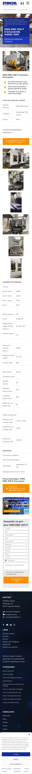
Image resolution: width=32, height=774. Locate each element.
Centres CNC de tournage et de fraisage (13, 685)
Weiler (5, 719)
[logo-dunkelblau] (10, 3)
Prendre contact (8, 634)
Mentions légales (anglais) (12, 656)
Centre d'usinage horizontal (12, 696)
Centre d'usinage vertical (11, 702)
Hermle (5, 726)
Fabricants (6, 644)
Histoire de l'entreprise (11, 642)
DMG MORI (6, 716)
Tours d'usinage (8, 674)
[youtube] (7, 625)
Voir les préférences (16, 764)
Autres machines (8, 671)
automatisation (7, 681)
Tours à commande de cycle (12, 692)
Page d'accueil (8, 20)
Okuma (5, 729)
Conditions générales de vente (14, 661)
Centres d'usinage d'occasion (12, 678)
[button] (29, 734)
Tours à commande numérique (13, 689)
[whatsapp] (14, 625)
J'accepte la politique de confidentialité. (14, 573)
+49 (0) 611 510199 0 (12, 617)
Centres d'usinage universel (19, 22)
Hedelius (5, 722)
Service (5, 639)
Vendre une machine (10, 647)
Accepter (16, 754)
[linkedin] (11, 625)
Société (5, 636)
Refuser (16, 759)
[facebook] (4, 625)
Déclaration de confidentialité (13, 659)
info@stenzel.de (11, 614)
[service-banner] (16, 498)
